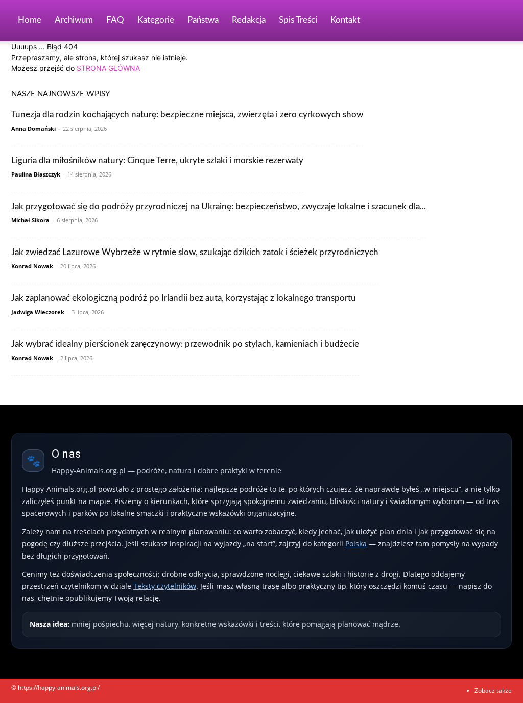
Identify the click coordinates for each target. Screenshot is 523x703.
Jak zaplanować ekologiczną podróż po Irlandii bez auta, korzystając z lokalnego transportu (183, 298)
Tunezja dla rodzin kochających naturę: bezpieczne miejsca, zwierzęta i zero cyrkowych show (187, 114)
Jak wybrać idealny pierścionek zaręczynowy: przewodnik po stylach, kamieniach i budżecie (185, 344)
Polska (356, 543)
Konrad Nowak (32, 266)
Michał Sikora (30, 220)
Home (29, 20)
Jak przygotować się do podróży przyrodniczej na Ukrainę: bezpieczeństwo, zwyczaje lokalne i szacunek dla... (218, 206)
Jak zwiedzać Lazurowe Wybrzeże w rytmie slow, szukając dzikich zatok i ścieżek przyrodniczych (194, 252)
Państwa (203, 20)
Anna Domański (33, 128)
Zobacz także (493, 690)
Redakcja (249, 20)
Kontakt (345, 20)
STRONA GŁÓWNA (108, 68)
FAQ (115, 20)
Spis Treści (298, 20)
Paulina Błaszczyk (35, 174)
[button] (499, 21)
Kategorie (155, 20)
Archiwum (74, 20)
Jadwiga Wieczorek (37, 312)
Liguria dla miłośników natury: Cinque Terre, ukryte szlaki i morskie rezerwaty (157, 160)
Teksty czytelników (164, 586)
